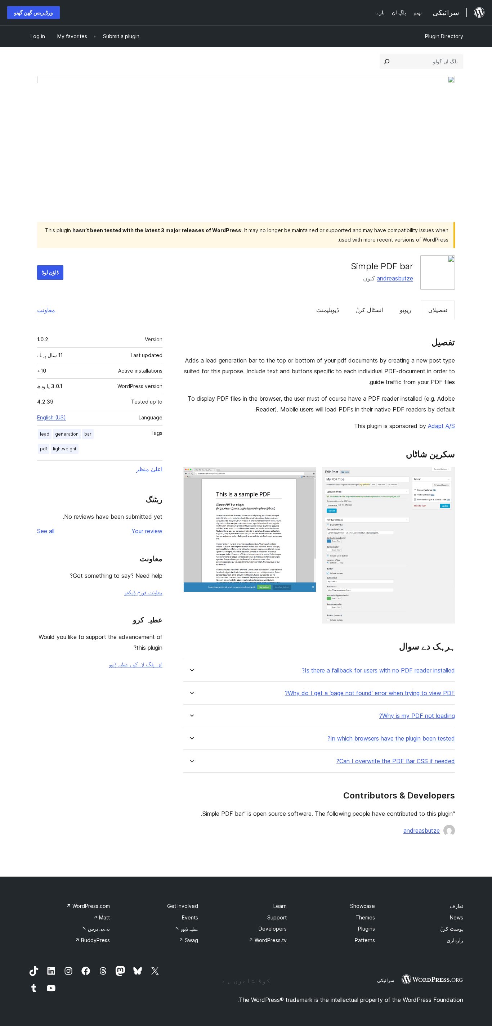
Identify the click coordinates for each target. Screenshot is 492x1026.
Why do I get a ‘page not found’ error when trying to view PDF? (370, 693)
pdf (43, 448)
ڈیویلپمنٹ (327, 310)
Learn (280, 906)
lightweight (64, 448)
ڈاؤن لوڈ (50, 272)
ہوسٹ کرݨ (451, 929)
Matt (101, 917)
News (456, 917)
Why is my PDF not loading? (417, 715)
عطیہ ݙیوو (186, 929)
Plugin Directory (444, 36)
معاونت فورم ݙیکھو (143, 592)
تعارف (456, 906)
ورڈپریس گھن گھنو (33, 12)
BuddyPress (92, 940)
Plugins (366, 929)
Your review (146, 531)
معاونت (46, 310)
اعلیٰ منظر (149, 469)
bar (87, 434)
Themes (365, 917)
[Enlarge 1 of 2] (445, 476)
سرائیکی (385, 980)
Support (277, 917)
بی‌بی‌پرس (96, 929)
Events (190, 917)
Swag (188, 940)
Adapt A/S (441, 425)
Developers (273, 929)
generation (67, 434)
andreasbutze (395, 278)
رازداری (455, 940)
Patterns (365, 940)
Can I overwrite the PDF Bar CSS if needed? (395, 761)
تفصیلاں (437, 310)
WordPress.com (88, 906)
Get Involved (182, 906)
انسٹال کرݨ (369, 310)
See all (45, 531)
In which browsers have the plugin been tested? (391, 738)
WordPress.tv (268, 940)
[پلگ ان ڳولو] (387, 61)
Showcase (362, 906)
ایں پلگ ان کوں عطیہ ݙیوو (135, 664)
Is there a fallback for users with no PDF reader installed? (378, 670)
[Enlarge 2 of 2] (306, 476)
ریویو (405, 310)
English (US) (51, 417)
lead (44, 434)
